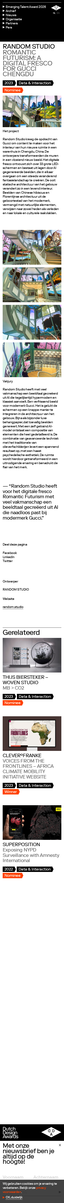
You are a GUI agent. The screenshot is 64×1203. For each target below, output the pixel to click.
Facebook (10, 553)
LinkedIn (9, 557)
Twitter (7, 561)
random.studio (13, 607)
